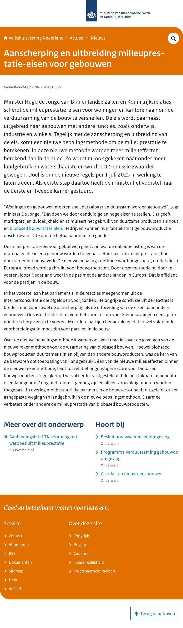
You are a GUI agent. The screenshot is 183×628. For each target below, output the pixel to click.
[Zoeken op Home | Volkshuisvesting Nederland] (173, 38)
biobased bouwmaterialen (36, 228)
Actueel (77, 38)
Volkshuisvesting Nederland (36, 38)
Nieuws (98, 38)
